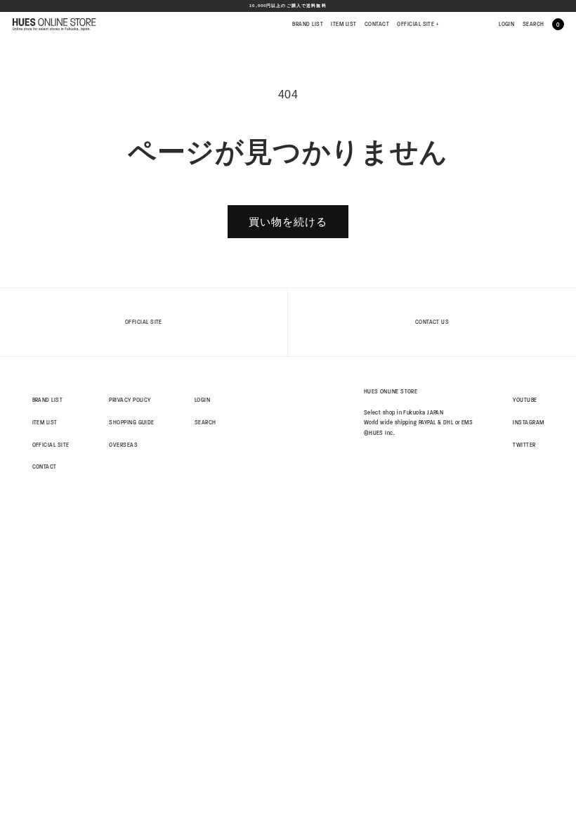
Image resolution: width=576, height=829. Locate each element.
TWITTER (524, 444)
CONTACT (377, 23)
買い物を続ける (288, 222)
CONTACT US (432, 321)
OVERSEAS (123, 444)
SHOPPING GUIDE (131, 422)
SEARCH (533, 23)
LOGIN (506, 23)
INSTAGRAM (528, 422)
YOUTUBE (525, 399)
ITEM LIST (343, 23)
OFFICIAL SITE (417, 23)
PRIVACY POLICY (129, 399)
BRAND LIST (307, 23)
